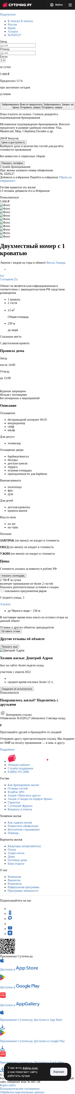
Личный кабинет (19, 764)
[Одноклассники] (10, 913)
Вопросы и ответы (20, 809)
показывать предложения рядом (26, 591)
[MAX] (10, 918)
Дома (11, 856)
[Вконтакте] (10, 923)
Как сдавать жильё (20, 822)
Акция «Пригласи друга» (24, 795)
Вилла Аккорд (56, 262)
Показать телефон (12, 163)
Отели (12, 849)
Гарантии (14, 802)
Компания (14, 876)
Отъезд (4, 49)
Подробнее (7, 749)
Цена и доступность (13, 142)
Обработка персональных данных (22, 1092)
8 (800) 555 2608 (18, 771)
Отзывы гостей (18, 788)
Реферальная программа (23, 887)
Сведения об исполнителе (17, 688)
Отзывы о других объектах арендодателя (27, 627)
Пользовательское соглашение (20, 1088)
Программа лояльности (23, 890)
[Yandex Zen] (10, 933)
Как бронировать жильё (23, 785)
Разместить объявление (23, 826)
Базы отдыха (16, 863)
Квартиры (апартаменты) (24, 846)
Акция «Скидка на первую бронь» (30, 799)
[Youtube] (10, 928)
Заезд (3, 41)
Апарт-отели (16, 853)
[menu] (70, 5)
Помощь (13, 833)
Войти (58, 4)
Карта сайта (8, 1085)
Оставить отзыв (11, 631)
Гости (4, 56)
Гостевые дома (17, 860)
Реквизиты (15, 883)
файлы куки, (30, 1068)
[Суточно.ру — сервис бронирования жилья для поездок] (17, 5)
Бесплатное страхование (24, 829)
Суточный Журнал (20, 805)
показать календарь (13, 575)
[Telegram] (10, 908)
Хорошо (58, 1071)
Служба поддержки (20, 768)
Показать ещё (10, 646)
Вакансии (14, 880)
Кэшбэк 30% (16, 792)
